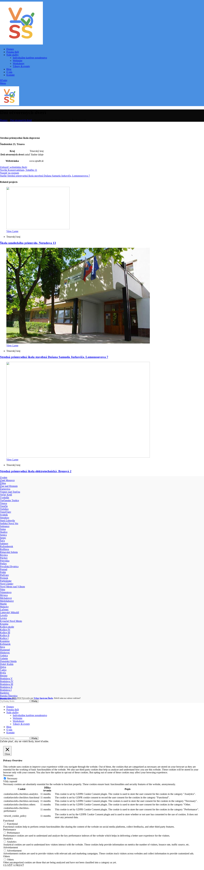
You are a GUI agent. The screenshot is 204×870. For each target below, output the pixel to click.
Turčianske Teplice (9, 500)
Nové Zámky (6, 583)
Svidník (4, 514)
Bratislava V (6, 678)
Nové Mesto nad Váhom (12, 586)
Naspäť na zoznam (9, 173)
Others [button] (6, 856)
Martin (3, 603)
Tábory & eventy (21, 66)
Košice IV (5, 629)
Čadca (3, 669)
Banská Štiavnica (8, 695)
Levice (3, 618)
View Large (12, 231)
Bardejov (4, 692)
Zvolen (3, 477)
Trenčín (4, 506)
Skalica (3, 532)
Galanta (4, 658)
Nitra (2, 589)
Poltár (3, 572)
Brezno (3, 675)
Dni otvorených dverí (21, 120)
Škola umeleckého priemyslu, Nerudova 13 (28, 243)
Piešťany (4, 575)
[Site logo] (21, 43)
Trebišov (4, 509)
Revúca (4, 555)
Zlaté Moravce (7, 480)
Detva (3, 667)
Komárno (5, 641)
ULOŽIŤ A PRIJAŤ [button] (13, 865)
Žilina (3, 483)
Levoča (3, 615)
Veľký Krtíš (6, 494)
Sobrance (4, 526)
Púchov (4, 557)
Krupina (4, 624)
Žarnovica (5, 489)
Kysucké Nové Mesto (11, 621)
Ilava (2, 647)
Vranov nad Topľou (10, 491)
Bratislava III (6, 684)
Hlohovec (5, 652)
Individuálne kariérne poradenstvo (30, 57)
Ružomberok (6, 546)
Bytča (3, 672)
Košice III (5, 632)
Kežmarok (5, 644)
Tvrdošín (4, 497)
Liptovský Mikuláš (9, 612)
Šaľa (2, 540)
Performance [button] (9, 829)
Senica (3, 535)
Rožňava (4, 549)
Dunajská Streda (8, 661)
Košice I (4, 638)
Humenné (5, 649)
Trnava (3, 503)
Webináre (17, 60)
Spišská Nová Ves (9, 523)
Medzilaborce (7, 601)
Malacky (4, 606)
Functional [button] (8, 820)
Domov (4, 120)
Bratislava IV (6, 681)
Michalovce (6, 598)
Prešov (3, 563)
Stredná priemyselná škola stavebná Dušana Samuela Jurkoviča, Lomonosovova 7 (54, 357)
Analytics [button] (8, 838)
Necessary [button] (8, 775)
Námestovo (5, 592)
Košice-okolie (7, 626)
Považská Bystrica (9, 566)
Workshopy (18, 63)
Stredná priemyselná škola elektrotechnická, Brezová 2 (35, 471)
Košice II (4, 635)
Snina (3, 529)
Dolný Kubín (6, 664)
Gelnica (4, 655)
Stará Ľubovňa (7, 520)
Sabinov (4, 543)
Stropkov (4, 517)
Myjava (4, 595)
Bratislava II (6, 687)
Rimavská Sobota (9, 552)
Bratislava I (5, 690)
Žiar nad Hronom (9, 486)
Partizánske (5, 580)
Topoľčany (5, 512)
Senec (3, 537)
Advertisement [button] (10, 847)
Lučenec (4, 609)
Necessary (12, 778)
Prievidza (4, 560)
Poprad (3, 569)
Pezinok (4, 578)
